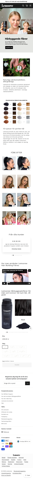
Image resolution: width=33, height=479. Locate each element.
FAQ (2, 403)
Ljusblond (16, 356)
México (4, 461)
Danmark (21, 457)
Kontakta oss (4, 414)
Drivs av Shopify (6, 475)
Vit (28, 356)
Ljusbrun (6, 351)
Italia (24, 459)
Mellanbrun (22, 347)
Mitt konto (4, 423)
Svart (5, 347)
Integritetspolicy (6, 473)
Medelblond (7, 356)
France (19, 459)
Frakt (3, 361)
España (13, 459)
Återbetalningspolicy (6, 419)
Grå (23, 356)
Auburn (14, 351)
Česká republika (12, 457)
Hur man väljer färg (6, 398)
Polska (26, 461)
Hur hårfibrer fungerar (7, 394)
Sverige (10, 464)
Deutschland (5, 459)
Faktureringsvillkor (6, 421)
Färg (3, 343)
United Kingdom (18, 464)
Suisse (4, 464)
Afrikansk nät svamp (6, 412)
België (3, 457)
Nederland (11, 461)
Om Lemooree (5, 409)
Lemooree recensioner (7, 401)
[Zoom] (30, 328)
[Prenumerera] (27, 383)
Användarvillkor (17, 473)
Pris (3, 336)
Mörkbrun (12, 347)
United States (6, 466)
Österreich (19, 461)
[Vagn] (27, 5)
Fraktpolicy (4, 416)
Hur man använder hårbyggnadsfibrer (11, 396)
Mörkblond (22, 351)
